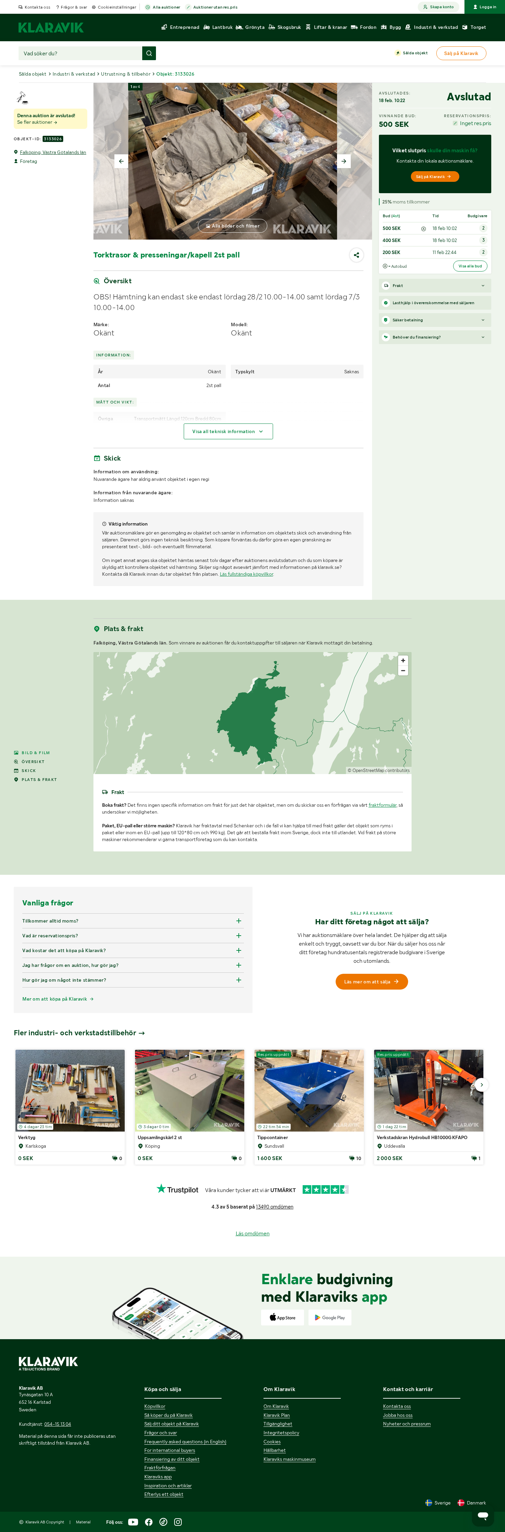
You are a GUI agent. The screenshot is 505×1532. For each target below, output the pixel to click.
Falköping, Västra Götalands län (53, 152)
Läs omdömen (253, 1233)
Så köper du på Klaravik (168, 1415)
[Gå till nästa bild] (482, 1085)
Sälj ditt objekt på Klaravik (171, 1423)
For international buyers (169, 1450)
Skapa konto (442, 6)
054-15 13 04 (57, 1424)
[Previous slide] (121, 161)
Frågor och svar (160, 1432)
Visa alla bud (470, 266)
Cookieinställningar (117, 7)
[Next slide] (344, 161)
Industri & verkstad (74, 74)
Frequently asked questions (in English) (185, 1441)
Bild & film (36, 752)
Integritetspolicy (281, 1432)
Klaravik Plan (276, 1415)
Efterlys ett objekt (163, 1494)
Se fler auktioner (35, 122)
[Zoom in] (403, 660)
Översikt (33, 761)
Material (83, 1522)
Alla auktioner (166, 7)
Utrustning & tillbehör (125, 74)
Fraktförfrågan (160, 1467)
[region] (252, 713)
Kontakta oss (37, 7)
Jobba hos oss (398, 1415)
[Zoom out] (403, 670)
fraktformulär (382, 805)
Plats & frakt (39, 779)
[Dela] (356, 255)
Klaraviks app (158, 1476)
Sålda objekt (415, 53)
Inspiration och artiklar (168, 1485)
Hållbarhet (274, 1450)
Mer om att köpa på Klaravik (54, 999)
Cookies (272, 1441)
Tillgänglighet (277, 1423)
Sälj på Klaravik (430, 176)
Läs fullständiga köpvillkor (246, 574)
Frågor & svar (74, 7)
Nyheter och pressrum (407, 1423)
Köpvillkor (154, 1406)
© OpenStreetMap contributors (379, 770)
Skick (29, 770)
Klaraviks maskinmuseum (289, 1459)
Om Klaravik (276, 1406)
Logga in (488, 6)
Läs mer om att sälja (367, 981)
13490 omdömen (274, 1207)
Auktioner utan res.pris (215, 7)
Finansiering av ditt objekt (172, 1459)
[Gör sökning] (149, 53)
